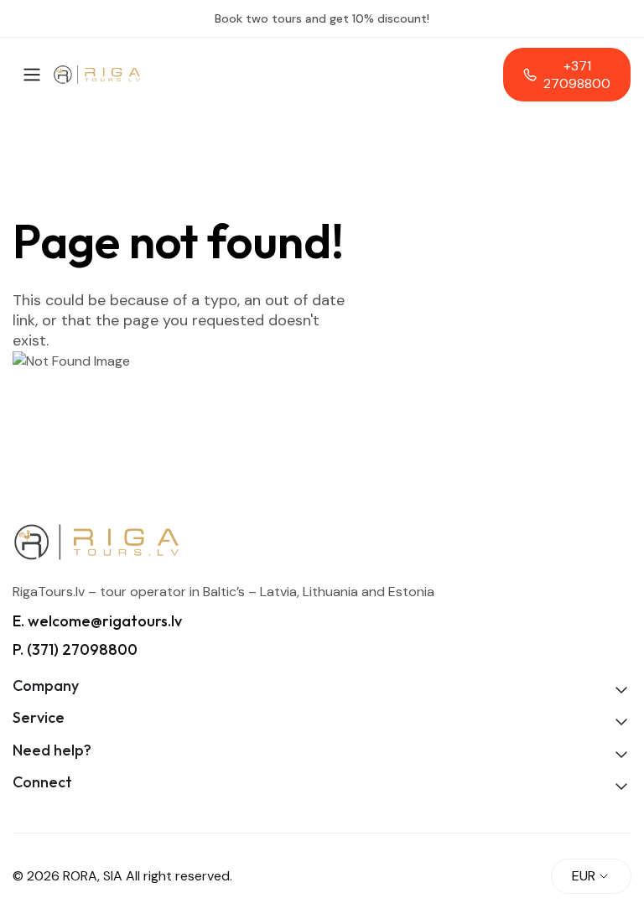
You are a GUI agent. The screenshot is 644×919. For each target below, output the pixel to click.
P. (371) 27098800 (75, 649)
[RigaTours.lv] (97, 75)
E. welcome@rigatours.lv (97, 621)
